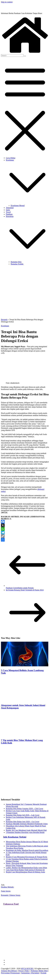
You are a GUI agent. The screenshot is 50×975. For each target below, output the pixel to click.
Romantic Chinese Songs (10, 895)
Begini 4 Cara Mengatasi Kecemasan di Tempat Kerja (26, 857)
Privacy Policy (23, 971)
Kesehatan (10, 160)
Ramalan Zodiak (17, 264)
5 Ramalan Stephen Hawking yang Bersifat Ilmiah (25, 832)
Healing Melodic (7, 887)
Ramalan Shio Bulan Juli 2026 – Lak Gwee (22, 815)
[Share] (25, 540)
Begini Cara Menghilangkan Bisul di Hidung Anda (25, 872)
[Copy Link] (25, 536)
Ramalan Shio (16, 262)
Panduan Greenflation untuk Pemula (20, 588)
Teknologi (10, 208)
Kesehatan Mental (18, 206)
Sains (8, 210)
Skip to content (6, 2)
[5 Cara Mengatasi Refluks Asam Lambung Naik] (24, 666)
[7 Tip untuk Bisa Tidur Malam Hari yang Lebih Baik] (24, 736)
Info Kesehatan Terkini (14, 837)
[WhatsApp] (25, 529)
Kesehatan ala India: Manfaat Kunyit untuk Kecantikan (27, 850)
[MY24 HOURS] (25, 53)
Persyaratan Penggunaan (10, 973)
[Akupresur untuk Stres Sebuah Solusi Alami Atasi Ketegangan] (24, 701)
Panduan (9, 214)
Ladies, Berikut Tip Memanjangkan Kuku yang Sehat (26, 868)
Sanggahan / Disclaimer (30, 973)
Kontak (43, 973)
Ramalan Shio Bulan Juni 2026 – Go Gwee (22, 822)
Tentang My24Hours (9, 971)
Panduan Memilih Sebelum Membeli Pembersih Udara (27, 824)
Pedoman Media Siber (39, 971)
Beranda (4, 320)
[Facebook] (25, 522)
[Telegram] (25, 532)
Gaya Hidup (10, 158)
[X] (25, 525)
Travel (8, 212)
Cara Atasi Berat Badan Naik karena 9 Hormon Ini (25, 870)
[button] (27, 203)
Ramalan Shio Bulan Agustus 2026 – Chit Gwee (24, 809)
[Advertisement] (25, 292)
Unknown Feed (11, 904)
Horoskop (9, 216)
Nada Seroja (5, 891)
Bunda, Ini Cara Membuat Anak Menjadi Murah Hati (26, 830)
